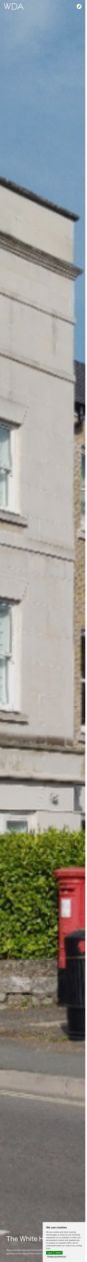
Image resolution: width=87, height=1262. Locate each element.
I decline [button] (58, 1253)
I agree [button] (49, 1253)
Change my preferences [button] (56, 1257)
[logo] (14, 6)
